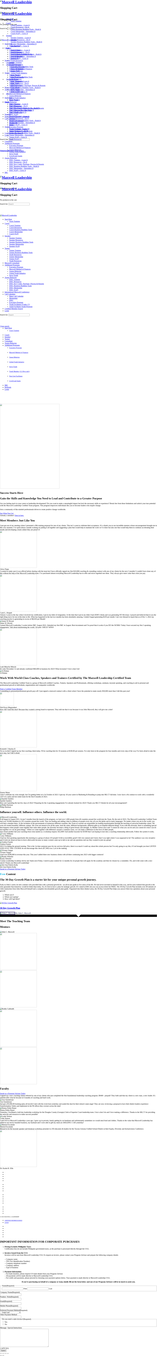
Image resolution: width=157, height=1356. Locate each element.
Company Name (10, 1292)
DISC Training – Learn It (18, 160)
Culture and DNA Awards (14, 1201)
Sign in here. (19, 515)
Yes (6, 1322)
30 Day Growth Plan (10, 908)
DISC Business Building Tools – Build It (24, 166)
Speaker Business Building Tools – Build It (25, 121)
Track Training (16, 21)
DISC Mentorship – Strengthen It (21, 168)
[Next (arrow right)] (3, 1355)
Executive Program (16, 146)
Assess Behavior (15, 150)
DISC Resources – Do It (18, 162)
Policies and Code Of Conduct (16, 1187)
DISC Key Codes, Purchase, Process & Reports (26, 164)
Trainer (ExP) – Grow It (18, 137)
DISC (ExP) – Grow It (19, 92)
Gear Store (8, 1213)
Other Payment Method (8, 1315)
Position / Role (9, 1297)
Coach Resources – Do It (18, 106)
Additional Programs (12, 143)
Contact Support (10, 1172)
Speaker (9, 36)
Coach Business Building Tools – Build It (24, 108)
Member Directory (11, 1197)
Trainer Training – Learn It (19, 129)
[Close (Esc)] (8, 1353)
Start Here (8, 98)
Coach (8, 23)
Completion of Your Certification (16, 1181)
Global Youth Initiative (17, 152)
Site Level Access (11, 1174)
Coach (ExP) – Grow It (19, 34)
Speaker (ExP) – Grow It (20, 46)
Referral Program (11, 1209)
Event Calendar (10, 1203)
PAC (6, 1207)
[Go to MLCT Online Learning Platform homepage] (16, 2)
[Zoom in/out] (1, 1353)
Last (50, 1289)
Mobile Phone (9, 1306)
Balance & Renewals (12, 1176)
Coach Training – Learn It (18, 104)
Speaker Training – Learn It (19, 116)
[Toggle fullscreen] (3, 1353)
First (25, 1289)
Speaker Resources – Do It (19, 118)
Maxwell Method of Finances (20, 148)
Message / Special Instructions (11, 1328)
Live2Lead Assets (15, 156)
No (6, 1324)
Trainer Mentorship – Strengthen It (21, 135)
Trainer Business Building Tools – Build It (24, 133)
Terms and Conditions (13, 1189)
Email (6, 1301)
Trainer (8, 48)
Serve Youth (13, 154)
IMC (8, 94)
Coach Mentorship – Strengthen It (21, 110)
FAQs (7, 1178)
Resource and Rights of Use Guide (17, 1184)
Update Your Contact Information (17, 1195)
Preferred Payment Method (13, 1310)
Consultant (8, 141)
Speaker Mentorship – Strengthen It (22, 123)
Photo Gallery (10, 1199)
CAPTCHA (4, 1348)
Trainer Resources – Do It (18, 131)
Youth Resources (17, 61)
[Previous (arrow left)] (1, 1355)
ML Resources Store (12, 1211)
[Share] (5, 1353)
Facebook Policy (11, 1191)
